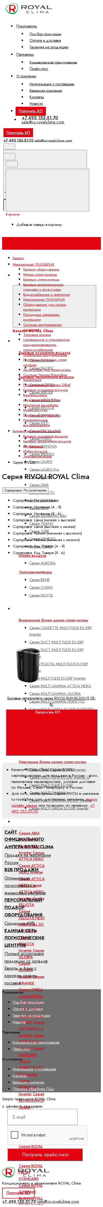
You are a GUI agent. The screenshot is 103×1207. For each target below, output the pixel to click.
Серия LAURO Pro (44, 469)
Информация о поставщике (52, 84)
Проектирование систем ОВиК (47, 384)
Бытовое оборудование (41, 269)
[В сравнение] (45, 600)
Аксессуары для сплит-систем (47, 369)
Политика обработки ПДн (33, 1089)
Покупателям (26, 26)
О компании (26, 76)
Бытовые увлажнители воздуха (47, 441)
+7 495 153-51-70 (40, 117)
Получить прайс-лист (45, 1154)
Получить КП (31, 111)
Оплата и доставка (45, 40)
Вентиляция (32, 379)
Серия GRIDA (31, 989)
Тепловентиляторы (37, 456)
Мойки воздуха (35, 409)
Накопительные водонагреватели (36, 422)
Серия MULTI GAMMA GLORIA (55, 693)
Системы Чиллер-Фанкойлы (45, 374)
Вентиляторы (33, 446)
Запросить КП (47, 712)
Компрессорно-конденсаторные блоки (41, 397)
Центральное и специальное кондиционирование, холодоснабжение (46, 344)
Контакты (37, 97)
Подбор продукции (45, 33)
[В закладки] (45, 641)
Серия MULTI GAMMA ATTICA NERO (60, 686)
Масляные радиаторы (40, 404)
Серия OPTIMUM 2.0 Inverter (31, 1029)
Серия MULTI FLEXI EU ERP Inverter (57, 678)
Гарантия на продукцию (49, 47)
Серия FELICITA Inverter (26, 944)
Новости (36, 103)
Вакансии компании (46, 90)
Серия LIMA (39, 485)
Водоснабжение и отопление (46, 294)
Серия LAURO (41, 461)
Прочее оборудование (41, 414)
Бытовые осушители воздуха (45, 389)
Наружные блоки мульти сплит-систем (52, 761)
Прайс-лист (39, 68)
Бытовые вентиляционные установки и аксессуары (43, 287)
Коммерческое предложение (53, 62)
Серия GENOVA (43, 446)
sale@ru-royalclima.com (43, 122)
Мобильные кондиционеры (45, 354)
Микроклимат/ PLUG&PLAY (44, 299)
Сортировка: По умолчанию (25, 490)
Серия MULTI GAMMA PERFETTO (57, 701)
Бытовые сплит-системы (37, 821)
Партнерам (25, 54)
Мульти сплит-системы (40, 274)
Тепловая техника (37, 334)
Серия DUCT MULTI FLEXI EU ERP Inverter (56, 653)
